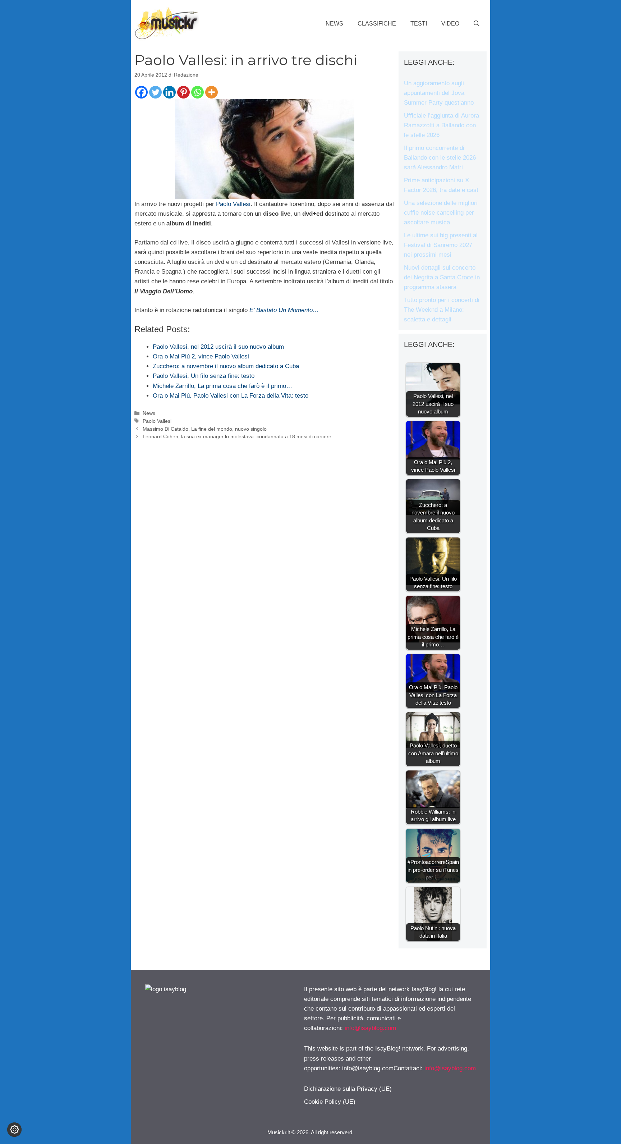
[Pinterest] (183, 92)
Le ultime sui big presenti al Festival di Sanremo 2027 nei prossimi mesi (441, 245)
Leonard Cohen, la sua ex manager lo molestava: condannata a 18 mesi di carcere (237, 436)
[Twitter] (155, 92)
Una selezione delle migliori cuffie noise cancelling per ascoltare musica (441, 213)
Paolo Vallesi (233, 204)
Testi (418, 23)
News (334, 23)
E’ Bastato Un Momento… (284, 310)
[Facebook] (141, 92)
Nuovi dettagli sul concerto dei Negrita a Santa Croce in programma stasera (442, 277)
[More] (211, 92)
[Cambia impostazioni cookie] (14, 1129)
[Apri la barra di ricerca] (476, 24)
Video (450, 23)
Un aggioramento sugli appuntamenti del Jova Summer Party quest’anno (439, 93)
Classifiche (377, 23)
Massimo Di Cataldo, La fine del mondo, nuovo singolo (205, 429)
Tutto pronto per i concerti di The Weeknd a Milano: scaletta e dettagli (441, 310)
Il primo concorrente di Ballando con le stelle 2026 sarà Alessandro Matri (440, 158)
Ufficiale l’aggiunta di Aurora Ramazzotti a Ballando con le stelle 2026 (441, 125)
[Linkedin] (169, 92)
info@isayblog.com (370, 1028)
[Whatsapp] (197, 92)
